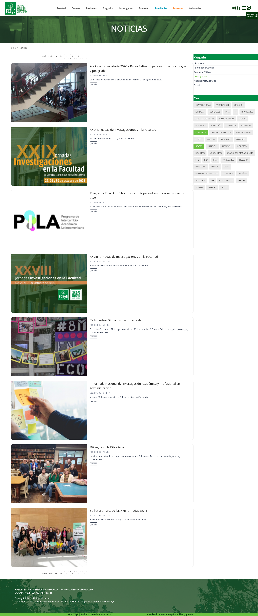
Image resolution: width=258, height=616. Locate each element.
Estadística (200, 125)
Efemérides (212, 146)
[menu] (129, 8)
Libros (224, 187)
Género (198, 146)
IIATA (227, 112)
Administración (226, 118)
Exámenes (240, 139)
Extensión (238, 105)
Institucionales (243, 132)
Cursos (198, 139)
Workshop (200, 180)
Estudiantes (247, 112)
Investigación (200, 76)
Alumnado (199, 63)
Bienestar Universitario (206, 173)
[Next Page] (84, 56)
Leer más (94, 84)
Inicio (13, 47)
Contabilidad (225, 180)
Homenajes (227, 146)
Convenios (231, 125)
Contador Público (202, 72)
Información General (204, 67)
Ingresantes (228, 160)
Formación (200, 166)
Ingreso (211, 139)
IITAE (215, 160)
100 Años (242, 173)
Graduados (225, 139)
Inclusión (243, 160)
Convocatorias (203, 105)
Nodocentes (216, 153)
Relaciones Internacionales (240, 153)
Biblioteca (242, 146)
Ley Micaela (228, 173)
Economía (216, 125)
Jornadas (199, 112)
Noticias (23, 47)
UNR (212, 180)
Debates (198, 85)
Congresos (214, 112)
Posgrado (246, 125)
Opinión (199, 187)
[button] (252, 15)
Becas (226, 166)
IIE (235, 112)
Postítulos (200, 132)
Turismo (243, 118)
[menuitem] (61, 8)
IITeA (206, 160)
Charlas (215, 166)
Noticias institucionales (205, 80)
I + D (197, 160)
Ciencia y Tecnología (221, 132)
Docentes (200, 153)
